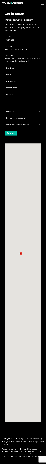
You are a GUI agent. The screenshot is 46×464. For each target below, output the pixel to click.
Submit (10, 133)
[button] (21, 254)
